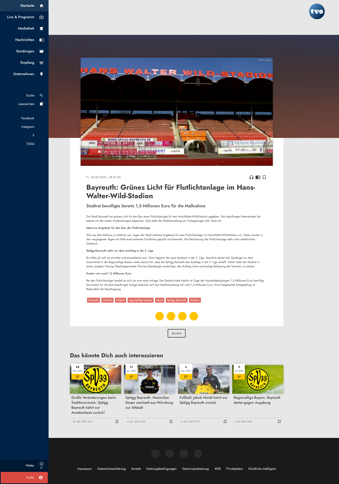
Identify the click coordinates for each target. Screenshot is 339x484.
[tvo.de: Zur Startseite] (317, 11)
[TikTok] (198, 453)
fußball (120, 300)
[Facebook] (155, 453)
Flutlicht (107, 300)
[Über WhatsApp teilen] (182, 316)
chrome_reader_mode (257, 177)
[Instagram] (169, 453)
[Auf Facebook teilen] (159, 316)
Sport (159, 300)
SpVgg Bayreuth (176, 300)
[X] (184, 453)
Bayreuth (93, 300)
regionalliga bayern (140, 300)
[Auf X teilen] (171, 316)
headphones (251, 177)
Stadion (194, 300)
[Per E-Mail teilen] (194, 316)
